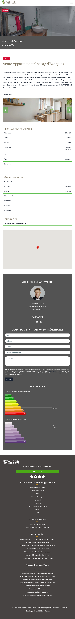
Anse (37, 493)
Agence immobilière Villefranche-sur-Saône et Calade (37, 576)
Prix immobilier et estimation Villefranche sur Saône (37, 539)
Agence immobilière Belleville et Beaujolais (37, 579)
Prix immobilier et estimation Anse (37, 542)
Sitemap (47, 611)
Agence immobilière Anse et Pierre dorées (38, 570)
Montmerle (37, 500)
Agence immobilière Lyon (37, 589)
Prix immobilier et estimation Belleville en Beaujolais (37, 545)
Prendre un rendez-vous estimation (37, 527)
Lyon (37, 512)
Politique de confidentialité (55, 371)
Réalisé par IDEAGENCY (34, 611)
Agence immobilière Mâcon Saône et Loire (37, 595)
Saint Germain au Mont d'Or (37, 506)
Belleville (37, 503)
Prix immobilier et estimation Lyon (37, 549)
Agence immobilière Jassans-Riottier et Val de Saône (37, 582)
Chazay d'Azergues (37, 497)
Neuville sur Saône (37, 490)
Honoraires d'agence (59, 607)
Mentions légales (44, 607)
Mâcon (37, 509)
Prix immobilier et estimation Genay (37, 555)
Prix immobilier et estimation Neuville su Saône (37, 558)
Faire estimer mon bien (37, 524)
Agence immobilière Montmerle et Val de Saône (37, 573)
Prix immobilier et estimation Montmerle (37, 552)
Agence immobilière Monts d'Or (37, 592)
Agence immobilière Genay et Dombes (37, 586)
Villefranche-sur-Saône (37, 487)
